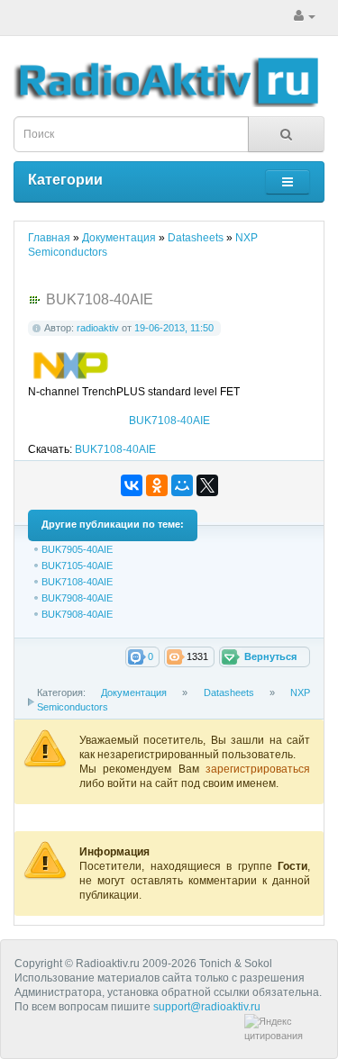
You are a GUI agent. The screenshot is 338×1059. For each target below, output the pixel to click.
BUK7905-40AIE (77, 549)
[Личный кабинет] (304, 16)
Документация (134, 692)
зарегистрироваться (258, 769)
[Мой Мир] (182, 485)
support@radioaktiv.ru (206, 1006)
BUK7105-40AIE (77, 565)
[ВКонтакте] (131, 485)
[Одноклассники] (157, 485)
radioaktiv (98, 327)
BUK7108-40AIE (169, 420)
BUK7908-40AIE (77, 598)
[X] (207, 485)
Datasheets (229, 692)
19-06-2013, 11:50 (174, 327)
